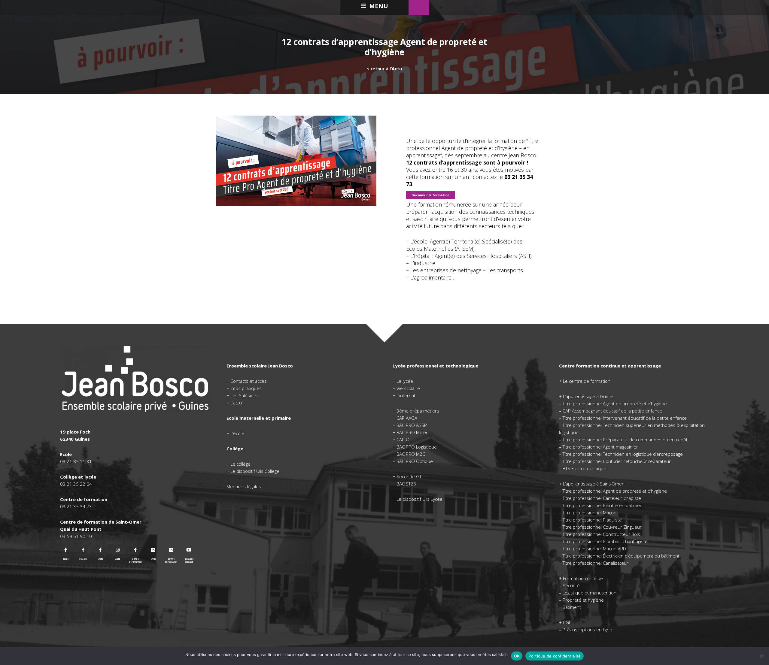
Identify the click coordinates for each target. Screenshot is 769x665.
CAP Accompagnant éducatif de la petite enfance (612, 411)
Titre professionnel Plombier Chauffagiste (605, 541)
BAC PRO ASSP (412, 425)
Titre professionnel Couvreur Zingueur (602, 527)
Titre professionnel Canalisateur (595, 563)
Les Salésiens (244, 395)
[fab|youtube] (189, 550)
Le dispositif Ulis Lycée (419, 499)
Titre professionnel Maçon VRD (594, 549)
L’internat (406, 395)
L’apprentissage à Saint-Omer (593, 484)
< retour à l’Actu (384, 68)
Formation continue (583, 578)
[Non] (761, 656)
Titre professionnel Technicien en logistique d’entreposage (623, 454)
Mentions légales (243, 486)
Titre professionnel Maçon (589, 512)
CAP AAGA (407, 418)
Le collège (240, 464)
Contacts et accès (248, 381)
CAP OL (404, 440)
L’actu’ (236, 403)
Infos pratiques (246, 388)
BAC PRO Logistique (417, 447)
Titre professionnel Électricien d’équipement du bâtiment (621, 556)
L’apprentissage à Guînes (589, 396)
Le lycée (405, 381)
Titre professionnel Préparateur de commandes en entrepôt (625, 440)
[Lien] (135, 379)
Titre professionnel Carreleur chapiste (602, 498)
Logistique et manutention (589, 593)
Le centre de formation (586, 381)
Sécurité (571, 585)
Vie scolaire (408, 388)
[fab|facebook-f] (65, 550)
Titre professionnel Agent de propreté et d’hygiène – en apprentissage (472, 148)
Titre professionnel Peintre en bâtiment (603, 505)
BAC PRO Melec (412, 432)
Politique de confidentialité (554, 656)
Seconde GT (409, 476)
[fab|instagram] (117, 550)
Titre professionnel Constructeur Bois (601, 534)
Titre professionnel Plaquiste (592, 520)
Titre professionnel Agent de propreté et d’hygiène (615, 404)
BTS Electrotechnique (584, 468)
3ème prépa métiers (418, 411)
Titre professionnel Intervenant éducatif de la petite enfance (625, 418)
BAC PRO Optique (415, 461)
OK (517, 656)
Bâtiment (572, 607)
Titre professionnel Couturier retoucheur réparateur (617, 461)
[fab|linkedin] (153, 550)
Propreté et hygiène (583, 600)
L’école (237, 433)
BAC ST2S (406, 484)
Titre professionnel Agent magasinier (600, 447)
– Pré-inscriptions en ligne (585, 630)
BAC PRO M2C (411, 454)
